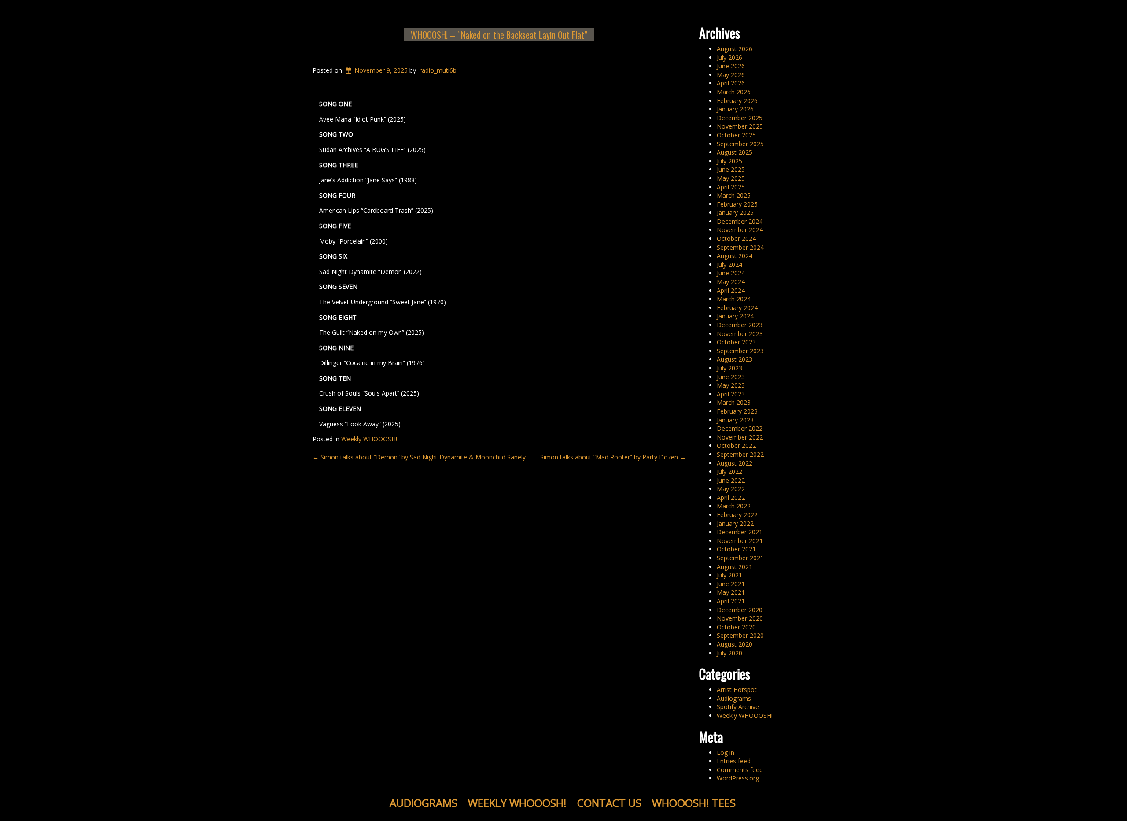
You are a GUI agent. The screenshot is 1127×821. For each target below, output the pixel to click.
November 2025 (740, 126)
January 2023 (735, 420)
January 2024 (735, 316)
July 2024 (729, 264)
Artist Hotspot (737, 689)
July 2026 (729, 57)
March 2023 (734, 402)
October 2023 (736, 342)
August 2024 (734, 255)
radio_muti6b (438, 70)
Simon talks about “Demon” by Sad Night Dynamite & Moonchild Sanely (419, 457)
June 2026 (731, 66)
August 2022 (734, 463)
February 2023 (737, 411)
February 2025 (737, 204)
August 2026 (734, 48)
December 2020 (739, 610)
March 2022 (734, 506)
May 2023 (731, 385)
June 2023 (731, 377)
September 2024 (740, 247)
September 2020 (740, 635)
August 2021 (734, 566)
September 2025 (740, 144)
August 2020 (734, 644)
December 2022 (739, 428)
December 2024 (739, 221)
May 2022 (731, 488)
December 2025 (739, 118)
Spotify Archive (738, 707)
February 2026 (737, 100)
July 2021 (729, 575)
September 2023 (740, 351)
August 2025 (734, 152)
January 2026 (735, 109)
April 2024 (731, 290)
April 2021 (731, 601)
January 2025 (735, 212)
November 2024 (740, 230)
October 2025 (736, 135)
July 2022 (729, 471)
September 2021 (740, 558)
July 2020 (729, 653)
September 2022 (740, 454)
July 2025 (729, 161)
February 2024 (737, 307)
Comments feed (740, 770)
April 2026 (731, 83)
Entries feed (734, 761)
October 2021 (736, 549)
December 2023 (739, 325)
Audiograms (734, 698)
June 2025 (731, 169)
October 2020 (736, 627)
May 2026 (731, 74)
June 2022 (731, 480)
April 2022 (731, 497)
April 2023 (731, 394)
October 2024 (736, 238)
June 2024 (731, 273)
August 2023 (734, 359)
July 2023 (729, 368)
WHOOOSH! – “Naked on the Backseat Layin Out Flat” (499, 34)
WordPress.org (738, 778)
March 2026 (734, 92)
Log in (725, 752)
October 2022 (736, 445)
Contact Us (609, 802)
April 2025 (731, 187)
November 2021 (740, 540)
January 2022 (735, 523)
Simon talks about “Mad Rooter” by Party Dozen (613, 457)
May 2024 (731, 281)
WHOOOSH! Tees (694, 802)
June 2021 (731, 584)
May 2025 (731, 178)
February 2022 (737, 514)
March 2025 (734, 195)
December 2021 (739, 532)
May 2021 (731, 592)
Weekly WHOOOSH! (369, 439)
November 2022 (740, 437)
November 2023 (740, 333)
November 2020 (740, 618)
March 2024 (734, 299)
